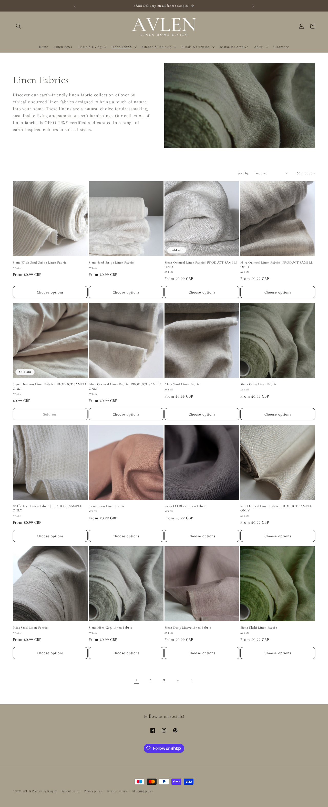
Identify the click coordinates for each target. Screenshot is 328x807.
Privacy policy (93, 790)
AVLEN (27, 791)
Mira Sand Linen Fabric (30, 628)
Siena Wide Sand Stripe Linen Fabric (40, 262)
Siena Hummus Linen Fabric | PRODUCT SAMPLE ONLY (50, 386)
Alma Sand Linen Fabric (182, 384)
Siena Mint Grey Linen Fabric (110, 628)
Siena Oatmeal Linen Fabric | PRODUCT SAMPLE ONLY (201, 264)
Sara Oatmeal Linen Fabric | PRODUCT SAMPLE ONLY (276, 508)
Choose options (50, 292)
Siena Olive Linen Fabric (258, 384)
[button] (18, 26)
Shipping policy (142, 790)
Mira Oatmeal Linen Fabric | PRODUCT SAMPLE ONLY (276, 264)
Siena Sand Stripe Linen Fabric (111, 262)
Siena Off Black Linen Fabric (185, 506)
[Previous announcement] (74, 5)
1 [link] (136, 680)
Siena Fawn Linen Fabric (107, 506)
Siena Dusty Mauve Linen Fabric (188, 628)
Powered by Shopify (44, 791)
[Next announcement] (253, 5)
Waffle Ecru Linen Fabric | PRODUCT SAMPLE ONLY (47, 508)
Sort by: (243, 173)
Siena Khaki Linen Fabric (258, 628)
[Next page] (191, 680)
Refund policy (70, 790)
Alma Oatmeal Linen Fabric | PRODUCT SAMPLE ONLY (125, 386)
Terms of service (117, 790)
